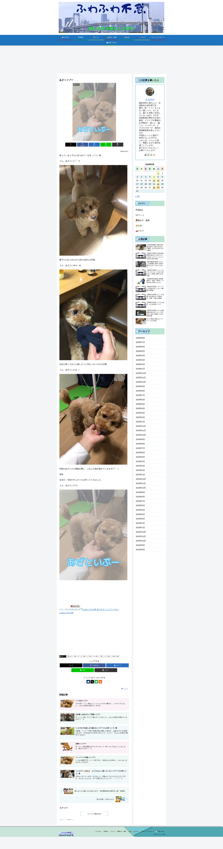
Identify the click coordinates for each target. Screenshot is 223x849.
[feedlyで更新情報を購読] (96, 681)
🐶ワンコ (63, 656)
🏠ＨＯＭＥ (98, 831)
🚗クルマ (136, 831)
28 (154, 187)
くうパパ (149, 99)
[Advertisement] (111, 59)
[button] (117, 145)
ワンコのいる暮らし (107, 656)
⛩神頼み (105, 831)
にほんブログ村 (66, 613)
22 (158, 184)
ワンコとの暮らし (95, 656)
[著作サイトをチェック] (88, 681)
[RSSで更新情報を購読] (100, 681)
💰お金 (130, 831)
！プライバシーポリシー (147, 831)
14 (154, 180)
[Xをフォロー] (92, 681)
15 (158, 180)
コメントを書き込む (94, 814)
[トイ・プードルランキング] (75, 606)
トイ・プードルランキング (69, 609)
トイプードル (79, 656)
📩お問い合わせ (160, 831)
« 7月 (137, 196)
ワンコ (86, 656)
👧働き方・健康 (121, 831)
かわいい (71, 656)
